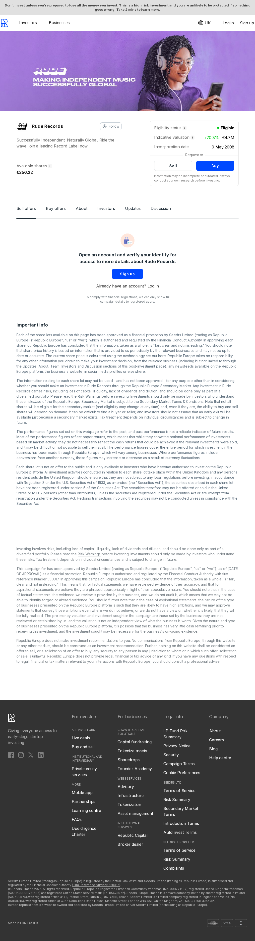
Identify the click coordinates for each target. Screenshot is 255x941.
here (162, 356)
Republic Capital (132, 835)
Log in (153, 285)
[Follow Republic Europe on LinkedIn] (41, 755)
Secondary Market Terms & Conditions (171, 401)
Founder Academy (135, 768)
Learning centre (86, 810)
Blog (213, 748)
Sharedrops (128, 759)
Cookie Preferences (181, 772)
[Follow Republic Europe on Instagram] (21, 755)
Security (171, 754)
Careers (216, 739)
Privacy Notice (177, 745)
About (81, 208)
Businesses (59, 22)
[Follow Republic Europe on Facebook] (11, 755)
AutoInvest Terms (179, 832)
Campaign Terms (179, 763)
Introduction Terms (181, 823)
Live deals (81, 737)
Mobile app (82, 792)
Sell (173, 166)
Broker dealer (130, 844)
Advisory (126, 786)
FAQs (76, 819)
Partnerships (83, 801)
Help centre (220, 757)
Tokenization (129, 804)
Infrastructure (131, 795)
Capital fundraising (135, 741)
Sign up (127, 274)
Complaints (173, 868)
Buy (215, 166)
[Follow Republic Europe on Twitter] (31, 755)
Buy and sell (83, 746)
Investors (28, 22)
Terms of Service (179, 790)
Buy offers (56, 208)
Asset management (135, 813)
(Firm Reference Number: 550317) (96, 885)
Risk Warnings (89, 396)
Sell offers (26, 208)
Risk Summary (176, 799)
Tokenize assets (132, 750)
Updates (133, 208)
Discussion (161, 208)
